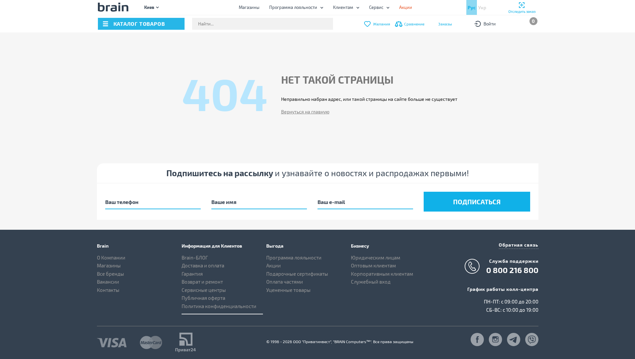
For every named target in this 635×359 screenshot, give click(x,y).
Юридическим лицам (375, 257)
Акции (273, 265)
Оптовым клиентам (373, 265)
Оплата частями (284, 282)
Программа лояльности (293, 7)
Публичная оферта (203, 298)
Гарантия (192, 274)
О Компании (111, 257)
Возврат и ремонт (202, 282)
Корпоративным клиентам (382, 274)
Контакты (108, 290)
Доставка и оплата (203, 265)
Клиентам (343, 7)
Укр (482, 7)
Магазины (249, 7)
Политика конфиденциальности (219, 306)
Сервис (376, 7)
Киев (149, 7)
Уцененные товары (288, 290)
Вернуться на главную (305, 111)
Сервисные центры (204, 290)
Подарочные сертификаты (297, 274)
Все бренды (110, 274)
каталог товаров (139, 23)
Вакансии (108, 282)
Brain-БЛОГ (195, 257)
